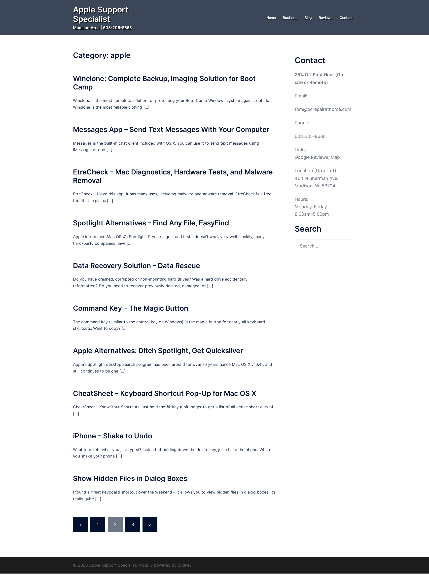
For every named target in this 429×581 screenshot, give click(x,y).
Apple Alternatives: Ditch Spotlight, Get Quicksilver (158, 350)
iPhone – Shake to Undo (112, 436)
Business (290, 17)
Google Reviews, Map (317, 157)
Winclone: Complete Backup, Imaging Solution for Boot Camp (164, 82)
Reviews (326, 17)
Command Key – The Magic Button (130, 308)
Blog (308, 17)
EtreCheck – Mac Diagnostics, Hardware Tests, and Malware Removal (173, 176)
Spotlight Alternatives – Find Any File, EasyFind (151, 223)
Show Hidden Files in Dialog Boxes (130, 478)
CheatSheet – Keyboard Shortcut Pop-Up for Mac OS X (164, 393)
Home (271, 17)
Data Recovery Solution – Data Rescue (136, 265)
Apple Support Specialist (100, 14)
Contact (346, 17)
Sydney (185, 565)
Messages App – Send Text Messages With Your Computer (171, 129)
